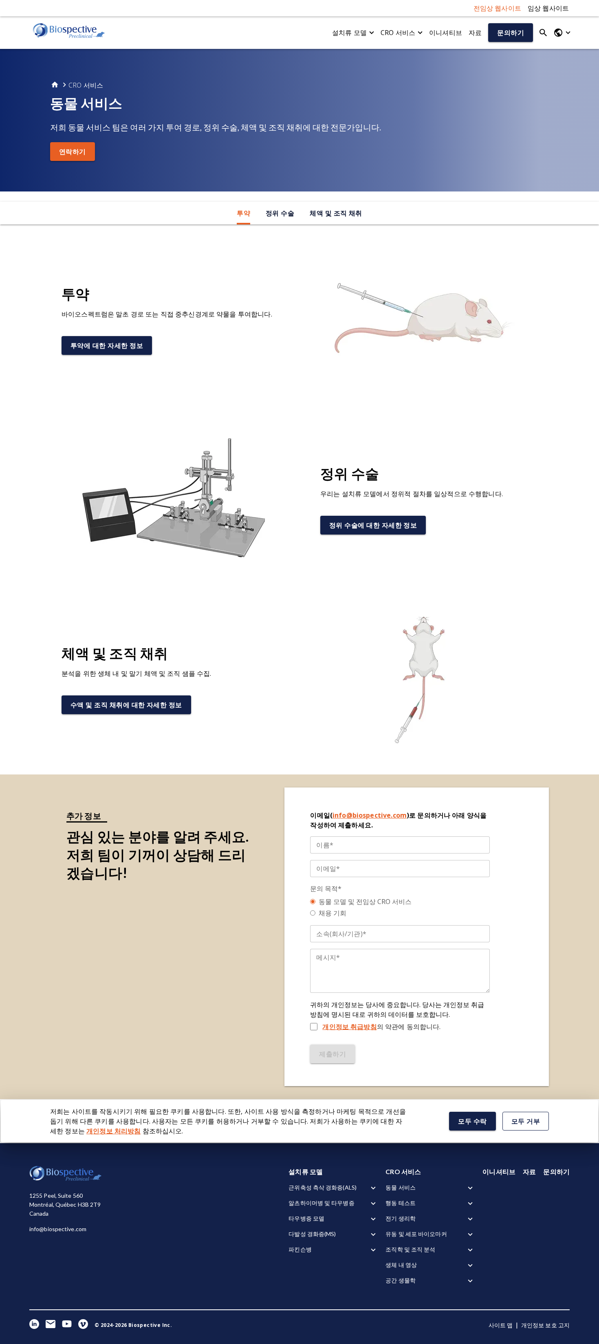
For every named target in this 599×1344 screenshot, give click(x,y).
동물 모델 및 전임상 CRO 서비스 (365, 901)
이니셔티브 (445, 32)
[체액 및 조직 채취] (425, 679)
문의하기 (556, 1171)
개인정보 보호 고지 (545, 1325)
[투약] (425, 320)
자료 (475, 32)
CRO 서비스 (398, 32)
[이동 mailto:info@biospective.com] (50, 1325)
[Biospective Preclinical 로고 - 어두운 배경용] (66, 1179)
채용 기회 (332, 912)
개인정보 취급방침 (349, 1026)
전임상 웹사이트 (497, 8)
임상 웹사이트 (548, 8)
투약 (243, 213)
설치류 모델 (349, 32)
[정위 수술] (173, 499)
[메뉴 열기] (561, 32)
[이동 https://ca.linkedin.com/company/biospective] (34, 1325)
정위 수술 (280, 213)
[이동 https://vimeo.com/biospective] (83, 1325)
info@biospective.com (370, 815)
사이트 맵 (501, 1325)
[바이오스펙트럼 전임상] (69, 32)
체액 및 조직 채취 (336, 213)
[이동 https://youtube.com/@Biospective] (67, 1325)
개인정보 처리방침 (113, 1130)
